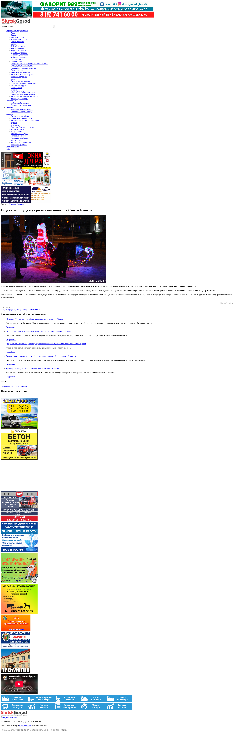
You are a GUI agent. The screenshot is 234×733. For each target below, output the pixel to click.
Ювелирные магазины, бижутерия (25, 96)
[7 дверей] (26, 168)
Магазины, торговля (19, 55)
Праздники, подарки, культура (23, 68)
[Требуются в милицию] (15, 673)
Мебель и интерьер (19, 57)
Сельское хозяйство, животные (23, 83)
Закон (3, 386)
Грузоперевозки (17, 42)
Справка (9, 114)
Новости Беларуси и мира (21, 112)
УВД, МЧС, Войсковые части (23, 92)
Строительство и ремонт (21, 81)
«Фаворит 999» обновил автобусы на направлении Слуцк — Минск (34, 319)
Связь (13, 79)
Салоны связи (16, 88)
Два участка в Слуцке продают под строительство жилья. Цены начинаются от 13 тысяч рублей (46, 344)
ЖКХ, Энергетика (18, 46)
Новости (9, 107)
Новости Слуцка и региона (22, 110)
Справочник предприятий (17, 31)
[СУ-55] (19, 552)
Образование (16, 61)
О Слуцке (15, 125)
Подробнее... (11, 327)
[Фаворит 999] (77, 17)
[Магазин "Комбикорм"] (19, 613)
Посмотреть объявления (21, 105)
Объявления (11, 101)
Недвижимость (17, 59)
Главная (12, 204)
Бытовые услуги (17, 37)
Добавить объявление (20, 103)
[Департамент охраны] (15, 648)
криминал (10, 386)
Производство (17, 70)
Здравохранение (17, 48)
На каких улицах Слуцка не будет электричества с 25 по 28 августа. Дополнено (39, 331)
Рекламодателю (12, 147)
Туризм (14, 90)
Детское (14, 44)
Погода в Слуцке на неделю (22, 127)
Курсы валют (16, 140)
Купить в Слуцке (18, 129)
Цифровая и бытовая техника (23, 94)
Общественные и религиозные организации (29, 64)
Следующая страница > (31, 309)
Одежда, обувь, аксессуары (22, 66)
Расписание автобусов (20, 116)
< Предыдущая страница (11, 309)
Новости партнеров (19, 145)
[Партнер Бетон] (19, 521)
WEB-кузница (25, 726)
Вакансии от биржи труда (21, 118)
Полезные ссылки (18, 136)
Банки (13, 35)
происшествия (21, 386)
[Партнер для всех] (19, 490)
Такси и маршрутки (19, 85)
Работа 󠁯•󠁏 (9, 149)
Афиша (14, 123)
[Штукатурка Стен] (19, 582)
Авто (13, 33)
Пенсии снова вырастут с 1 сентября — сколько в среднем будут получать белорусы (41, 356)
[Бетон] (19, 459)
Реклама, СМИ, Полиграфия (22, 74)
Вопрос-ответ (16, 131)
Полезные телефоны (19, 138)
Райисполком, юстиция (20, 72)
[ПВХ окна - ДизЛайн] (26, 185)
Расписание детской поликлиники (25, 120)
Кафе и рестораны (18, 50)
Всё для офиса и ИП (19, 39)
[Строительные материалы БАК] (26, 202)
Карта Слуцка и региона (21, 142)
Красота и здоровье (19, 53)
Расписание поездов (19, 134)
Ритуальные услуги (19, 77)
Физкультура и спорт (19, 99)
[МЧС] (15, 630)
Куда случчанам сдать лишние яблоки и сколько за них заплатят (32, 368)
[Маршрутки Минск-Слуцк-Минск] (19, 428)
